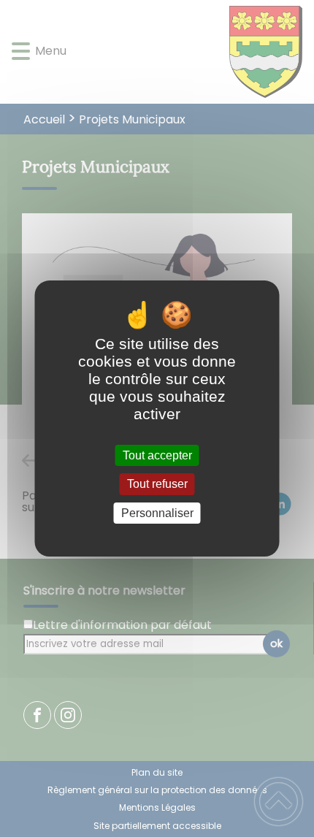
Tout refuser (157, 484)
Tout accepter (157, 455)
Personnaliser (157, 513)
